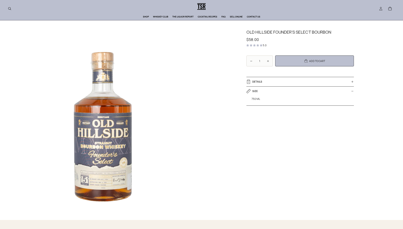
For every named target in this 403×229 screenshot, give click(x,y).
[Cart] (390, 8)
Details (257, 81)
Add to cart (317, 61)
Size (255, 91)
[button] (254, 45)
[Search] (9, 8)
